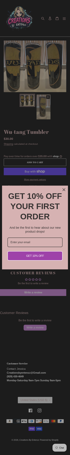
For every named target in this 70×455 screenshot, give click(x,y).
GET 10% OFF (35, 255)
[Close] (64, 190)
